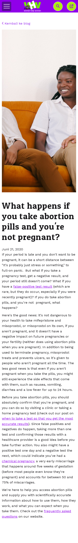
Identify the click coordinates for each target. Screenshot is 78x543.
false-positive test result (32, 286)
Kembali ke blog (17, 23)
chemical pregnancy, (18, 461)
